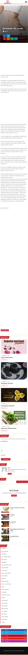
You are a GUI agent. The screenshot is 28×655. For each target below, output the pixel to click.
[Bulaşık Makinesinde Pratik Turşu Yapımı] (5, 531)
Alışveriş (3, 622)
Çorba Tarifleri (4, 570)
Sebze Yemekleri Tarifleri (6, 564)
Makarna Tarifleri (4, 608)
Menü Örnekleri (4, 603)
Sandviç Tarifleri (4, 616)
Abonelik (24, 638)
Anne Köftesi (13, 522)
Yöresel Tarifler (4, 575)
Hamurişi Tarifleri (4, 551)
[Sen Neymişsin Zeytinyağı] (14, 395)
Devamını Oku (4, 359)
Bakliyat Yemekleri (5, 581)
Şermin (6, 31)
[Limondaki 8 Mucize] (5, 538)
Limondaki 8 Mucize (14, 536)
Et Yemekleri (3, 548)
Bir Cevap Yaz (5, 330)
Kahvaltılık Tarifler (5, 567)
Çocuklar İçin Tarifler (5, 594)
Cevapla (9, 473)
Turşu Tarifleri (4, 611)
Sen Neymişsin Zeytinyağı (7, 405)
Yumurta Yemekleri (5, 589)
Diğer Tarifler (4, 614)
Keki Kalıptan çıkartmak (7, 383)
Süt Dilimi (12, 514)
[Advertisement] (14, 60)
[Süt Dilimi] (5, 516)
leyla (9, 467)
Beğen (25, 630)
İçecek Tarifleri (4, 605)
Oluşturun (14, 495)
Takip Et (25, 635)
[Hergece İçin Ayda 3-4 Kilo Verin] (5, 509)
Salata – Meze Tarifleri (5, 573)
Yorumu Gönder (6, 459)
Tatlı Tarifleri (3, 554)
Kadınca (3, 586)
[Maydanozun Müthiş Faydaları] (14, 418)
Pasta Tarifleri (4, 559)
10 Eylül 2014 (11, 472)
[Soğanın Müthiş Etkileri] (14, 347)
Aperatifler (3, 578)
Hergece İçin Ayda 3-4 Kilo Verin (17, 507)
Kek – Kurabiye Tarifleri (6, 556)
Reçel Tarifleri (4, 619)
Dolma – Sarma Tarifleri (6, 584)
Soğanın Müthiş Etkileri (7, 357)
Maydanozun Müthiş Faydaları (8, 428)
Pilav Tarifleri (4, 592)
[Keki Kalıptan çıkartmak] (14, 371)
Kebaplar (3, 597)
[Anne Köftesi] (5, 524)
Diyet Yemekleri (4, 600)
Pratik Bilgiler (4, 562)
